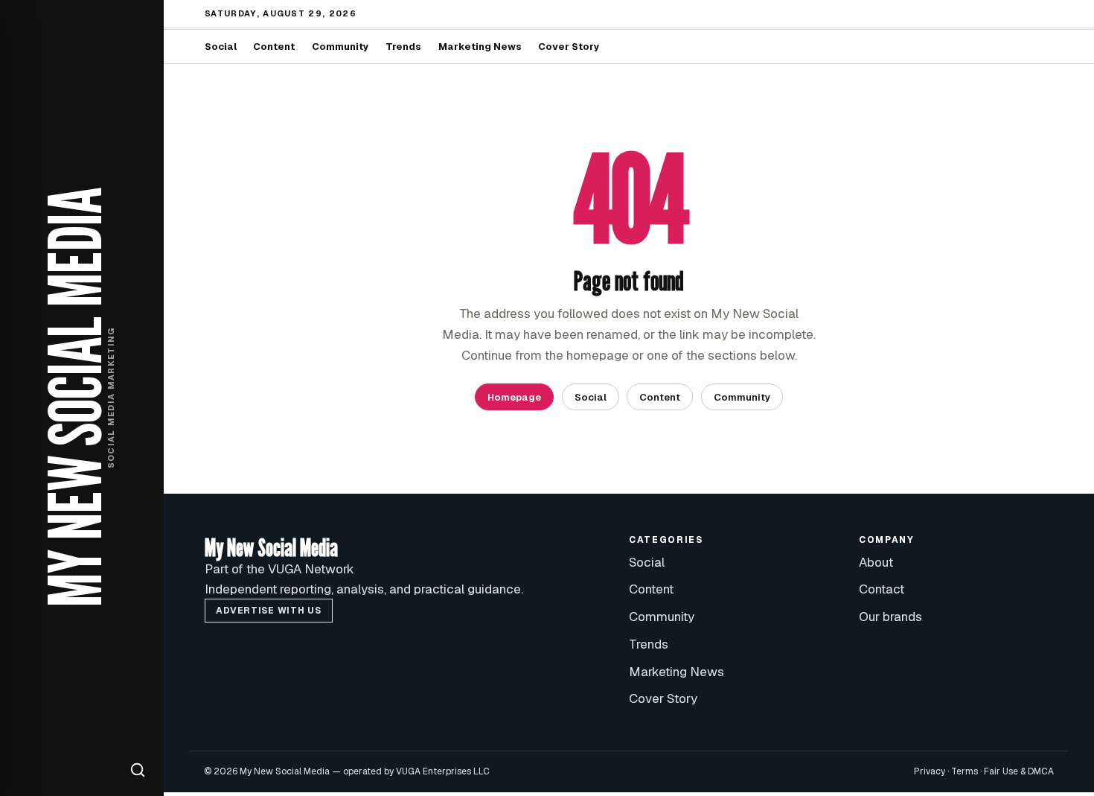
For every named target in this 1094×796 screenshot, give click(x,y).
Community (340, 46)
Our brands (890, 616)
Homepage (514, 397)
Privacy (929, 771)
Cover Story (569, 46)
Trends (403, 46)
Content (274, 46)
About (876, 562)
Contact (881, 589)
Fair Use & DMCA (1019, 771)
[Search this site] (138, 770)
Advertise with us (268, 611)
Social (221, 46)
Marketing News (480, 46)
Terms (964, 771)
